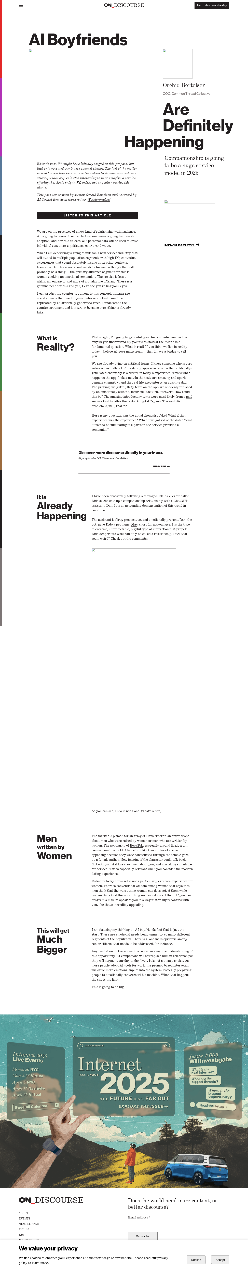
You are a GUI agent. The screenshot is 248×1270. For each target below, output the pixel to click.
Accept (220, 1260)
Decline (196, 1260)
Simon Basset (158, 850)
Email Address (139, 1217)
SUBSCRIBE (160, 466)
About (23, 1213)
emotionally (157, 520)
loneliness (98, 236)
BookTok (136, 845)
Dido (95, 501)
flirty (118, 520)
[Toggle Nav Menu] (21, 5)
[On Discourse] (124, 5)
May (134, 524)
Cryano (155, 401)
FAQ (21, 1234)
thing (61, 272)
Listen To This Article (87, 215)
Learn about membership (212, 5)
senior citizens (102, 944)
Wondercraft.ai (99, 199)
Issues (24, 1229)
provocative (132, 520)
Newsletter (29, 1224)
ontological (142, 337)
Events (24, 1218)
